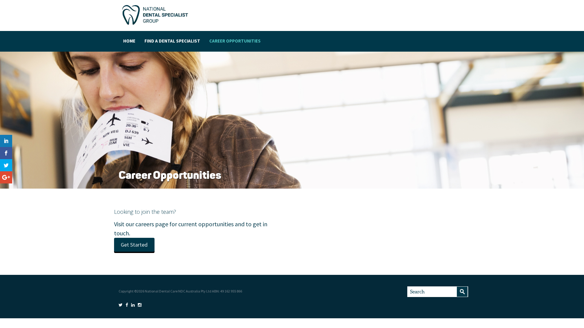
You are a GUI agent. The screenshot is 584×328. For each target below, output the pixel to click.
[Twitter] (121, 305)
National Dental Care (161, 291)
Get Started (134, 244)
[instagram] (139, 305)
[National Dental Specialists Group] (158, 15)
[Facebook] (127, 305)
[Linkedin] (133, 305)
